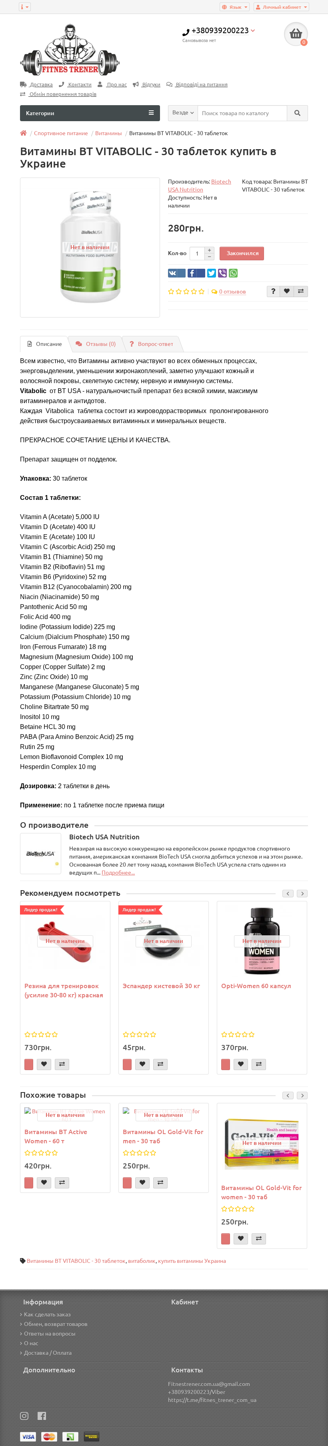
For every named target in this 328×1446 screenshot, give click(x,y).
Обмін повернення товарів (62, 94)
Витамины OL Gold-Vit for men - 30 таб (163, 1136)
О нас (31, 1343)
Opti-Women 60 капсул (256, 985)
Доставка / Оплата (48, 1353)
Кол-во (177, 253)
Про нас (116, 85)
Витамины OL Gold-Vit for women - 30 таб (261, 1192)
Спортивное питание (61, 133)
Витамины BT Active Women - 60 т (55, 1136)
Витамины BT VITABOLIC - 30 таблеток (76, 1261)
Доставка (41, 85)
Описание (49, 344)
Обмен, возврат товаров (56, 1324)
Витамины (108, 133)
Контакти (79, 85)
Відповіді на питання (201, 85)
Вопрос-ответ (155, 344)
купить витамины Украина (192, 1261)
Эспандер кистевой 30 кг (161, 985)
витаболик (142, 1261)
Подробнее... (118, 872)
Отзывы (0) (101, 344)
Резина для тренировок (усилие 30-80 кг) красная (63, 990)
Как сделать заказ (47, 1314)
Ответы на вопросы (50, 1333)
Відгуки (150, 85)
